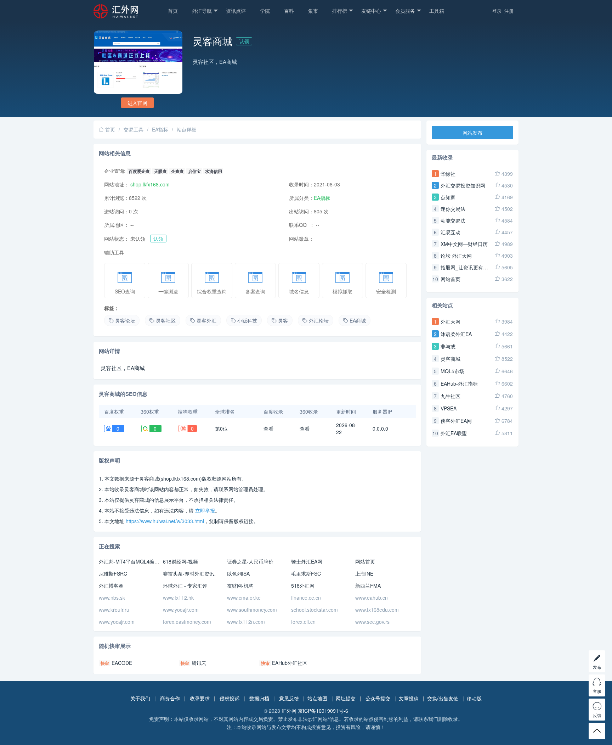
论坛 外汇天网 (456, 255)
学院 (265, 10)
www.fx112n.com (246, 621)
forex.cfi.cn (303, 621)
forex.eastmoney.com (187, 621)
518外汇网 (302, 585)
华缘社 (448, 173)
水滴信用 (213, 171)
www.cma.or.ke (244, 597)
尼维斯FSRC (113, 573)
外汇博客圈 (111, 585)
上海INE (364, 573)
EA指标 (160, 129)
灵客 (283, 320)
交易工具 (133, 129)
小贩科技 (247, 320)
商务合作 (170, 698)
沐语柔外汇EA (456, 333)
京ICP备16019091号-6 (323, 710)
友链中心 (371, 10)
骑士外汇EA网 (306, 561)
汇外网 (289, 710)
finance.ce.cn (306, 597)
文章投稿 (409, 698)
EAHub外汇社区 (289, 662)
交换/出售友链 (442, 698)
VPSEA (449, 408)
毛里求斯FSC (306, 573)
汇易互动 (450, 232)
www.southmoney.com (252, 609)
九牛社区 (450, 395)
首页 (173, 10)
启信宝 (194, 171)
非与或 (448, 346)
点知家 (448, 197)
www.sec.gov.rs (372, 621)
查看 (268, 428)
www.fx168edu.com (377, 609)
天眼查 (160, 171)
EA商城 (358, 320)
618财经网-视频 (180, 561)
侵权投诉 (229, 698)
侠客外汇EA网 (456, 420)
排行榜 (339, 10)
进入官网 (137, 102)
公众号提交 (378, 698)
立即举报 (205, 510)
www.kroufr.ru (114, 609)
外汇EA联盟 (454, 433)
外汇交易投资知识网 (463, 185)
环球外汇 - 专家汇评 (185, 585)
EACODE (122, 662)
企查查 (177, 171)
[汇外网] (127, 14)
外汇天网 (450, 321)
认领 (244, 41)
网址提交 (346, 698)
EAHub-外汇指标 (459, 383)
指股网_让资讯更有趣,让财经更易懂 (480, 267)
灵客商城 (450, 358)
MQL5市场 (452, 371)
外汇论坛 (319, 320)
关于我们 (140, 698)
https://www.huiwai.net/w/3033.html (165, 521)
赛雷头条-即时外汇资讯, (189, 573)
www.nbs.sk (112, 597)
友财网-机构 (240, 585)
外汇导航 (202, 10)
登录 (497, 10)
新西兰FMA (368, 585)
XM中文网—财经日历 (464, 243)
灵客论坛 (125, 320)
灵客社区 (166, 320)
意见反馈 (289, 698)
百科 (289, 10)
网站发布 (472, 132)
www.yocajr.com (181, 609)
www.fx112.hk (178, 597)
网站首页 (365, 561)
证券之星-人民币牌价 (250, 561)
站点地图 (317, 698)
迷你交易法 (453, 208)
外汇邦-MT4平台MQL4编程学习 (134, 561)
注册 (509, 10)
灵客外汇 (206, 320)
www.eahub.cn (371, 597)
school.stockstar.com (314, 609)
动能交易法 (453, 220)
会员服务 (405, 10)
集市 (313, 10)
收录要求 (200, 698)
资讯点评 (236, 10)
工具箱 (436, 10)
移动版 (474, 698)
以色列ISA (238, 573)
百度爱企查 (139, 171)
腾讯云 (199, 662)
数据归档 (259, 698)
